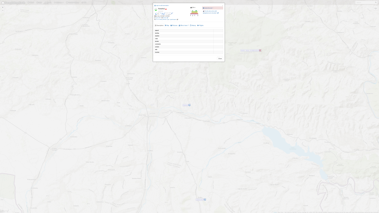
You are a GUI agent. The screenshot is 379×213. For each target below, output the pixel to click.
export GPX (158, 17)
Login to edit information (162, 5)
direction (165, 17)
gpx (168, 19)
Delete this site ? (208, 8)
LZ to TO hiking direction (161, 19)
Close (220, 58)
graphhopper (173, 19)
